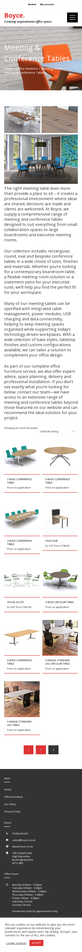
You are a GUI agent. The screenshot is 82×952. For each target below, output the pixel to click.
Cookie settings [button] (16, 943)
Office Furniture (13, 797)
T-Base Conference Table (19, 480)
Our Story (10, 804)
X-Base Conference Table (19, 661)
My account (47, 4)
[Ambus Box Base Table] (22, 119)
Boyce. (14, 15)
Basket (32, 4)
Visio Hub (51, 540)
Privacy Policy (12, 811)
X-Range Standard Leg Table (19, 723)
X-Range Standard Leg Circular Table (57, 661)
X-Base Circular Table (59, 602)
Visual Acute (15, 602)
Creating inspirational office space (28, 21)
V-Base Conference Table (57, 480)
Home (7, 789)
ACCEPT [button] (36, 943)
